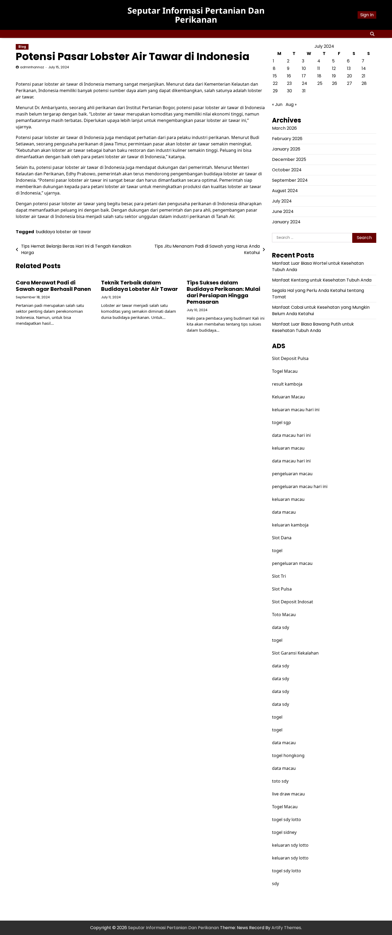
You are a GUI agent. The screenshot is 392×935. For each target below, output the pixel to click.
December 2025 (289, 159)
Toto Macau (284, 614)
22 (275, 83)
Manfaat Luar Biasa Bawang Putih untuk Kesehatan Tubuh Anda (313, 327)
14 (364, 68)
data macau (284, 512)
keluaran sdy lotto (290, 845)
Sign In (367, 15)
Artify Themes (286, 928)
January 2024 (286, 222)
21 (363, 76)
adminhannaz (32, 67)
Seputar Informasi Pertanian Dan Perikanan (196, 15)
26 (334, 83)
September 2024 (290, 180)
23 (289, 83)
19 (334, 76)
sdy (275, 883)
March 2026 (284, 128)
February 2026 (287, 139)
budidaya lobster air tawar (63, 232)
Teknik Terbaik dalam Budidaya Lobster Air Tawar (139, 286)
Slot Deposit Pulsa (290, 358)
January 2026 (286, 149)
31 (304, 91)
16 (289, 76)
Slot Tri (279, 576)
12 (334, 68)
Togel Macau (285, 371)
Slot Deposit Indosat (292, 602)
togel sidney (284, 832)
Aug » (291, 104)
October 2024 (287, 170)
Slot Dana (281, 538)
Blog (22, 47)
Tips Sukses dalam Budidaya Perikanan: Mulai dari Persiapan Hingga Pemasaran (223, 292)
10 (304, 68)
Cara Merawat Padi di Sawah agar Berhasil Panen (53, 286)
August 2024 (285, 191)
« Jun (277, 104)
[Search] (372, 34)
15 (275, 76)
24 (304, 83)
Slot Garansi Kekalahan (295, 653)
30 (289, 91)
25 (319, 83)
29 (275, 91)
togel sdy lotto (286, 819)
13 (349, 68)
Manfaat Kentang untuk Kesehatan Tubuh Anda (321, 280)
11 (318, 68)
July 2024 (282, 201)
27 (349, 83)
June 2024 (283, 211)
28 (364, 83)
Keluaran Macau (288, 397)
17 (304, 76)
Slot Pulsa (282, 589)
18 (319, 76)
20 (349, 76)
